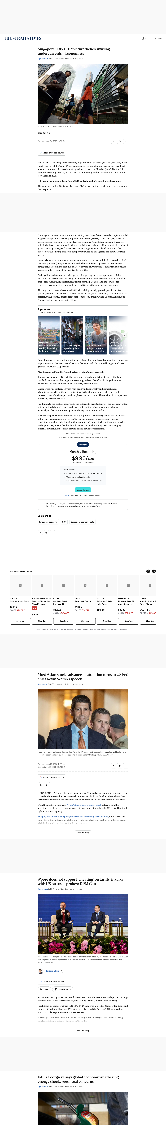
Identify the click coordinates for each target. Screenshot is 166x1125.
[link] (22, 38)
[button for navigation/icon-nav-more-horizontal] (125, 141)
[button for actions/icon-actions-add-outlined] (62, 971)
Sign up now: (43, 58)
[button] (145, 38)
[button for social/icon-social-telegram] (113, 141)
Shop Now (20, 621)
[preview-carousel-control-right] (124, 335)
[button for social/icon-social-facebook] (119, 141)
